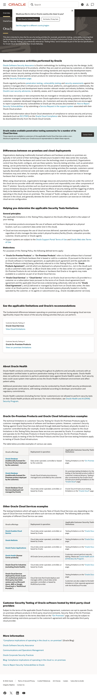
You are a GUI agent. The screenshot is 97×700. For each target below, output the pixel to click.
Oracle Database (11, 459)
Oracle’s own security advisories (17, 91)
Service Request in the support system (56, 106)
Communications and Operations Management (23, 650)
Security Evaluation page (20, 78)
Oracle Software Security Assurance (18, 65)
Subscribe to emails (77, 681)
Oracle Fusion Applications (15, 548)
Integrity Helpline (9, 685)
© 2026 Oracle (8, 681)
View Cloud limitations (15, 329)
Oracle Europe (8, 21)
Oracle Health (10, 555)
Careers (65, 681)
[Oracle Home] (17, 4)
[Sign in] (87, 4)
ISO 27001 (24, 116)
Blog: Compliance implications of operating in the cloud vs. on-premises (34, 660)
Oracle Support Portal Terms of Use (51, 239)
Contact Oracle (87, 135)
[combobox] (53, 5)
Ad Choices (56, 681)
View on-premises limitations (18, 347)
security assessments (74, 83)
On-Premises (90, 461)
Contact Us (21, 685)
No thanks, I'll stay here (50, 19)
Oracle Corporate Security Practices (18, 655)
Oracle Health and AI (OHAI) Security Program (79, 557)
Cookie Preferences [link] (43, 681)
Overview (6, 13)
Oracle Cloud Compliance (46, 116)
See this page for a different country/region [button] (32, 25)
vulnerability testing (52, 83)
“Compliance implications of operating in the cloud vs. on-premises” (32, 640)
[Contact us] (92, 4)
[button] (4, 4)
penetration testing (34, 83)
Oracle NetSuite (11, 540)
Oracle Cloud (71, 482)
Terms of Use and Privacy (26, 681)
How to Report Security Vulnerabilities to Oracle (23, 665)
